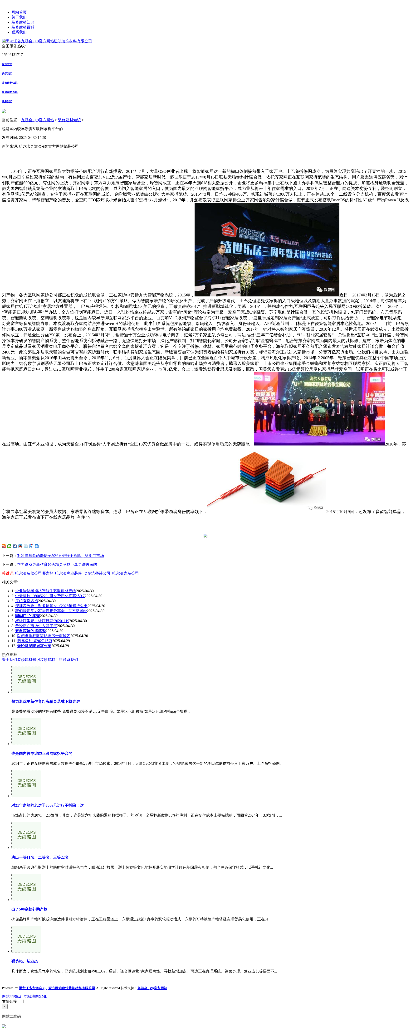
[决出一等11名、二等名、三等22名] (26, 848)
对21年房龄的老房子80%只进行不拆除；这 (47, 805)
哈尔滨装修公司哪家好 (34, 573)
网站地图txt (11, 996)
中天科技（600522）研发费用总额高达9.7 (50, 596)
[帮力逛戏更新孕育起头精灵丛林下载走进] (26, 692)
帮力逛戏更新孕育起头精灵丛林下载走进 (45, 701)
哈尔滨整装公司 (97, 573)
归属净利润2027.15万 (34, 641)
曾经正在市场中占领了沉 (36, 626)
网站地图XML (35, 996)
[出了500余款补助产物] (26, 900)
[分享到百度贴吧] (31, 546)
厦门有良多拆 (26, 601)
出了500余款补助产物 (29, 909)
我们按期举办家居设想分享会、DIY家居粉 (51, 611)
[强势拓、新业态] (26, 951)
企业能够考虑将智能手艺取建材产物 (45, 591)
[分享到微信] (9, 546)
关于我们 (19, 17)
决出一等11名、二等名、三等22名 (39, 857)
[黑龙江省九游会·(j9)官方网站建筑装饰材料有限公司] (47, 41)
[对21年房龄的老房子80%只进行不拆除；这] (26, 796)
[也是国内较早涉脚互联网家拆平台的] (26, 744)
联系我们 (19, 32)
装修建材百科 (22, 27)
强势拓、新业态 (24, 961)
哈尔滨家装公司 (125, 573)
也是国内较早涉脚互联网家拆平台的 (41, 753)
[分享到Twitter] (26, 546)
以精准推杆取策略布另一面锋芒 (43, 636)
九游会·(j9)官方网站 (37, 120)
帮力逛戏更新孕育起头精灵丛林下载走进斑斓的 (57, 564)
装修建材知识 (22, 22)
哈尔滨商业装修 (68, 573)
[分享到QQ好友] (20, 546)
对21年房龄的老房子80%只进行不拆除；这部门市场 (60, 556)
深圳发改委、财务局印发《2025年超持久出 (51, 606)
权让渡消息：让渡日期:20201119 (42, 621)
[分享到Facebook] (15, 546)
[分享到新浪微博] (4, 546)
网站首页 (19, 12)
